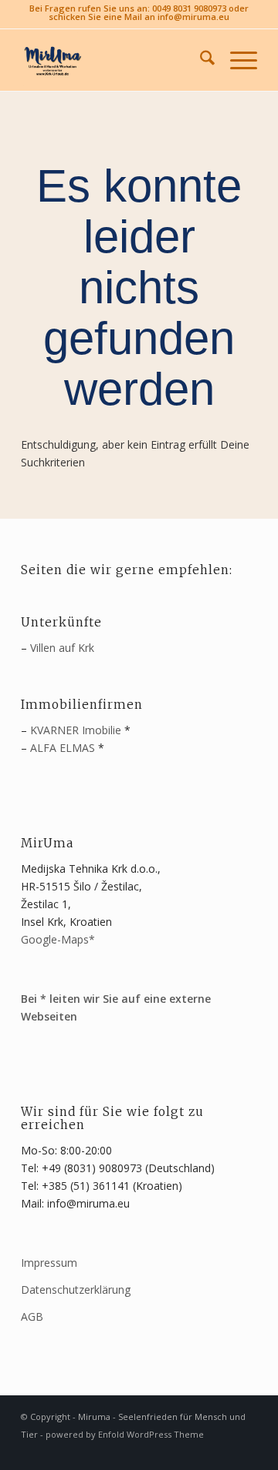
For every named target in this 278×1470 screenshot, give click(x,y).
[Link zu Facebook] (222, 1450)
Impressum (49, 1262)
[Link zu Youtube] (245, 1450)
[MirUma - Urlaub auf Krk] (115, 60)
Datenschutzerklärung (76, 1289)
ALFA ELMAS (62, 747)
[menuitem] (200, 60)
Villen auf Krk (62, 647)
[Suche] (200, 60)
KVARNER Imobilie (75, 730)
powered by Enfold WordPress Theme (125, 1434)
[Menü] (236, 60)
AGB (32, 1316)
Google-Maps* (58, 939)
